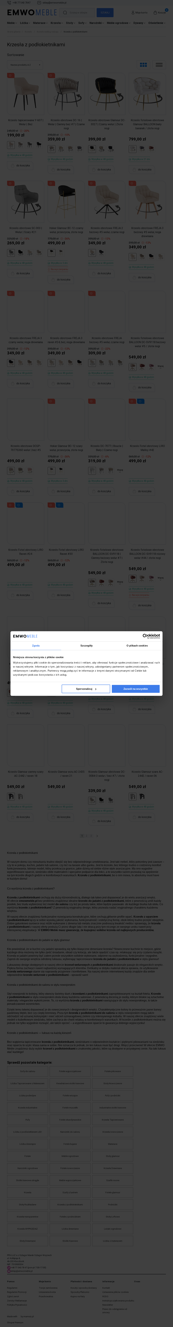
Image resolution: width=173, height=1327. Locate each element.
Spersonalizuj (84, 688)
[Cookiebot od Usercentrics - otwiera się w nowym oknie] (145, 636)
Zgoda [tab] (36, 645)
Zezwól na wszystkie (135, 688)
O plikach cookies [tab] (137, 645)
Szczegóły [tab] (86, 645)
